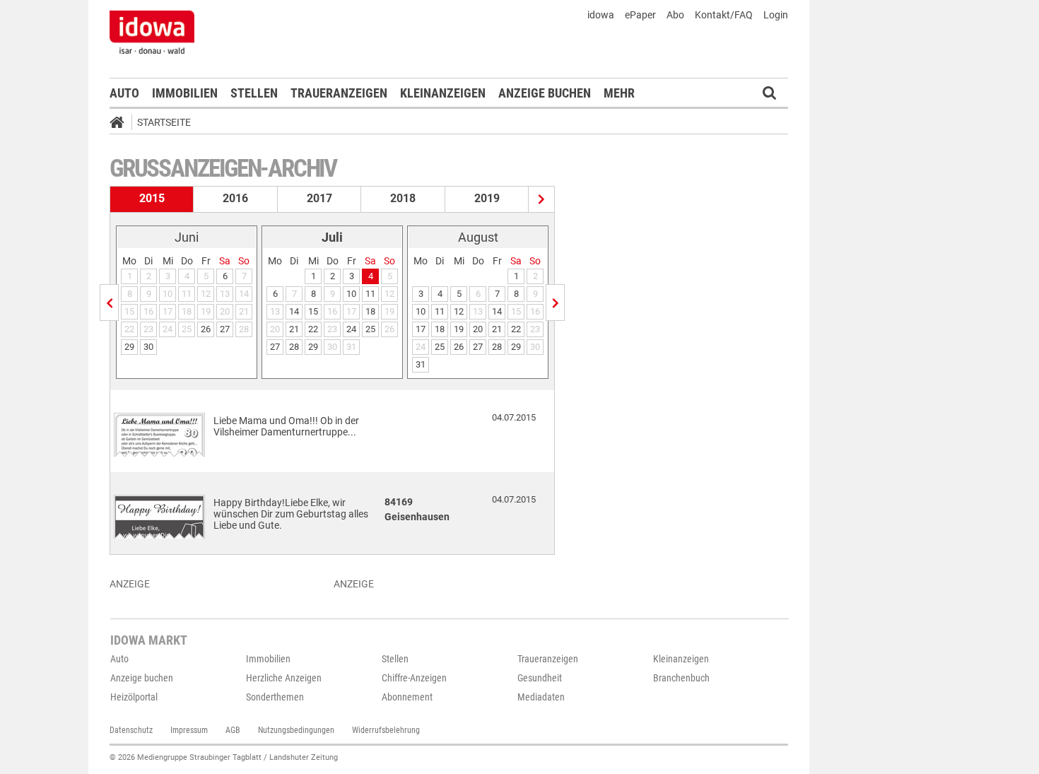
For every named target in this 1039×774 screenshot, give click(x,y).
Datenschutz (131, 730)
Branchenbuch (681, 678)
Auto (124, 93)
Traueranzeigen (338, 93)
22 (313, 329)
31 (420, 364)
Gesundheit (539, 678)
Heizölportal (134, 697)
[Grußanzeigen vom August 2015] (555, 302)
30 (148, 346)
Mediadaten (541, 697)
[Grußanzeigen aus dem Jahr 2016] (541, 199)
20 (478, 329)
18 (370, 311)
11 (370, 293)
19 (459, 329)
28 (294, 346)
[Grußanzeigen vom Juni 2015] (109, 302)
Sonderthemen (275, 697)
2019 (487, 198)
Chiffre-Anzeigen (414, 678)
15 (313, 311)
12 (459, 311)
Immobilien (185, 93)
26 (206, 329)
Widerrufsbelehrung (386, 730)
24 (351, 329)
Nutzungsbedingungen (296, 730)
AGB (232, 730)
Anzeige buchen (544, 93)
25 (370, 329)
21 (294, 329)
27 (225, 329)
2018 (403, 198)
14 (294, 311)
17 (420, 329)
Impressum (189, 730)
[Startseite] (122, 124)
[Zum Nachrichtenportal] (152, 32)
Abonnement (407, 697)
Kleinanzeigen (443, 93)
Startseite (164, 122)
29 (129, 346)
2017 (319, 198)
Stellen (254, 93)
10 (351, 293)
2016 (235, 198)
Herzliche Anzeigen (284, 678)
